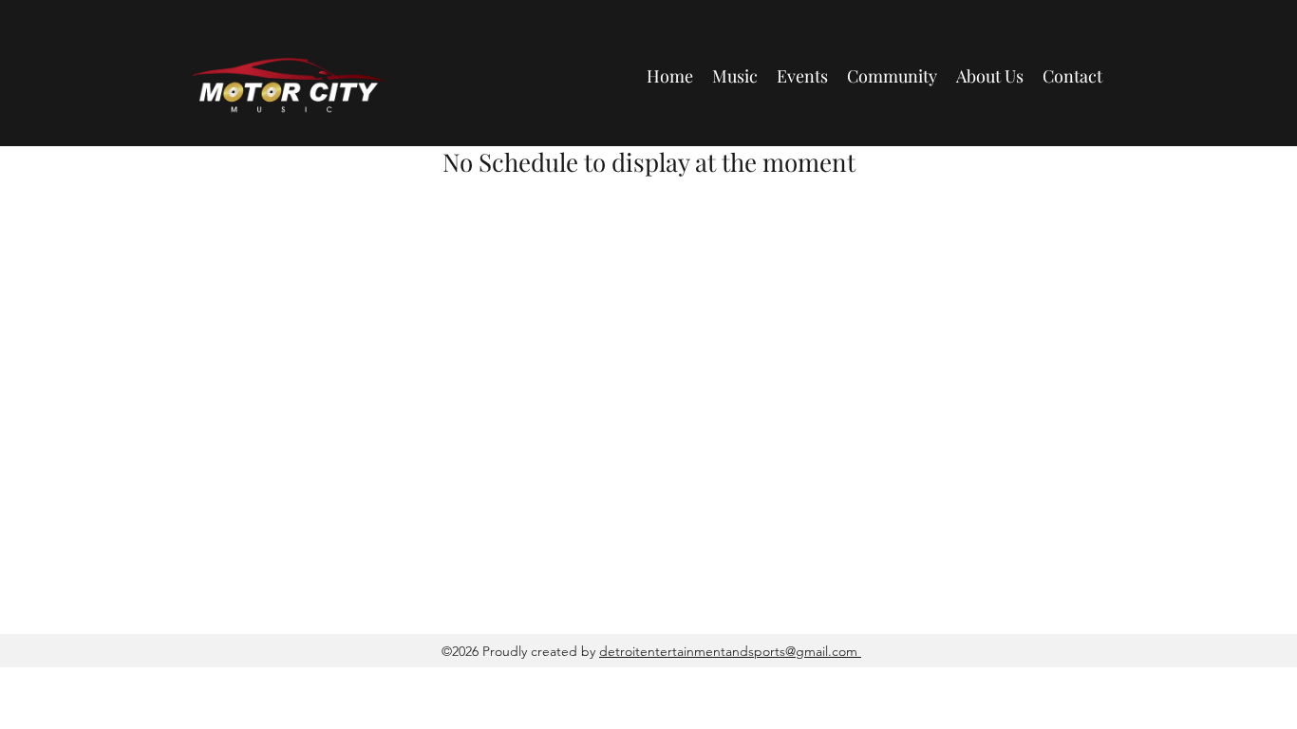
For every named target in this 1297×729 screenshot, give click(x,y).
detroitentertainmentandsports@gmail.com (730, 651)
